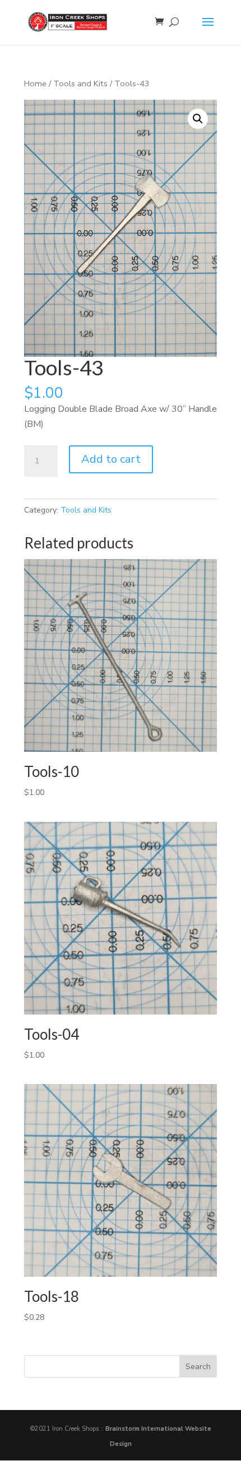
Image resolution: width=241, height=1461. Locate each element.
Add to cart (111, 459)
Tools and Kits (80, 83)
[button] (198, 119)
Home (35, 83)
